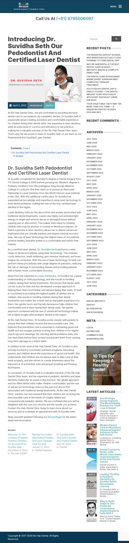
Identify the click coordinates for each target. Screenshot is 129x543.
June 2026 (92, 143)
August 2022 (93, 278)
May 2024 (91, 214)
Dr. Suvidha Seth (47, 249)
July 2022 (92, 282)
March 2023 (93, 259)
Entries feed (93, 331)
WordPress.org (95, 339)
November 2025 (95, 165)
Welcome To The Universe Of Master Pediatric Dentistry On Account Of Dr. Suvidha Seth (18, 440)
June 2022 (92, 286)
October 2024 (94, 203)
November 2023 (95, 233)
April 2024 (92, 218)
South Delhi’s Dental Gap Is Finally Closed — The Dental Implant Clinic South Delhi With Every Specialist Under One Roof (102, 94)
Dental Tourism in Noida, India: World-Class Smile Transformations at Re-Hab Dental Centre (110, 455)
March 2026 (93, 150)
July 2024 (92, 207)
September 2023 (95, 240)
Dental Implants (96, 301)
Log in (90, 327)
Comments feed (95, 335)
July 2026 (92, 139)
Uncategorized (95, 312)
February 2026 (94, 154)
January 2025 (94, 195)
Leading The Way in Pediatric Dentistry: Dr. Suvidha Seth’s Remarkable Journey (109, 480)
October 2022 (94, 274)
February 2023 (94, 263)
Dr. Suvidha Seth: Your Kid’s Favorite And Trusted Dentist (67, 437)
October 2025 (94, 169)
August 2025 (93, 176)
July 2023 (92, 244)
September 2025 (95, 173)
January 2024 (94, 225)
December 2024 (94, 199)
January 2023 (94, 267)
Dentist (91, 305)
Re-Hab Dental (94, 308)
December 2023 (94, 229)
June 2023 (92, 248)
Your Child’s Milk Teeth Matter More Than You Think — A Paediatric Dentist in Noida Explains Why (104, 108)
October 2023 (94, 237)
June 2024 (92, 210)
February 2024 (94, 222)
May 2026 (91, 146)
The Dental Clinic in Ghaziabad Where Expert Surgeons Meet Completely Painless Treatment (103, 80)
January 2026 (94, 158)
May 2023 (91, 252)
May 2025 (91, 184)
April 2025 (92, 188)
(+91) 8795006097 (74, 18)
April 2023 (92, 255)
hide (26, 148)
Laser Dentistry (46, 275)
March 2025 (93, 191)
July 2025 (92, 180)
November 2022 (95, 271)
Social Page (55, 416)
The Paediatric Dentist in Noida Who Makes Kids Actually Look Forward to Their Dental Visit (104, 58)
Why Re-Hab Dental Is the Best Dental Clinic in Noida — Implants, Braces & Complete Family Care (103, 68)
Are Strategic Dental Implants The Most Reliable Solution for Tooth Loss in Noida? (110, 403)
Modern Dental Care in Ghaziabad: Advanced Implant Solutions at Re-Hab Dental (110, 430)
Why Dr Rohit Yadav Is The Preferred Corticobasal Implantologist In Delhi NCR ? (109, 507)
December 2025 (94, 161)
